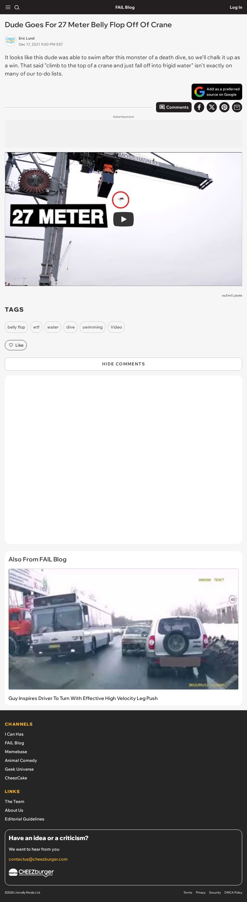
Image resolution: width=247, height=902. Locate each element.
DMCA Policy (233, 892)
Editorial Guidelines (24, 819)
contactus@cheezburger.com (38, 859)
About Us (14, 810)
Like (19, 345)
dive (70, 327)
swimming (93, 327)
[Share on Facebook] (199, 107)
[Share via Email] (237, 107)
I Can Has (14, 734)
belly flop (16, 327)
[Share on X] (212, 107)
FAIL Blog (125, 7)
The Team (14, 801)
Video (116, 327)
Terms (187, 892)
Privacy (200, 892)
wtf (36, 327)
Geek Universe (19, 769)
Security (215, 892)
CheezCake (16, 778)
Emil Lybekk (234, 295)
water (52, 327)
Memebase (16, 751)
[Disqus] (123, 462)
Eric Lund (27, 38)
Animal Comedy (21, 760)
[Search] (17, 7)
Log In (236, 7)
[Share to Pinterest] (224, 107)
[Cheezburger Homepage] (123, 873)
